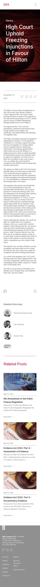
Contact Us (6, 576)
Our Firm (5, 557)
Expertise (5, 564)
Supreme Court (18, 570)
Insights (5, 568)
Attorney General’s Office (16, 563)
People (5, 561)
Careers (5, 572)
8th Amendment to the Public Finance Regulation (18, 398)
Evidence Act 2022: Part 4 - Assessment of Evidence (17, 448)
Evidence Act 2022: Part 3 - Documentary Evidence (17, 497)
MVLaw (16, 557)
